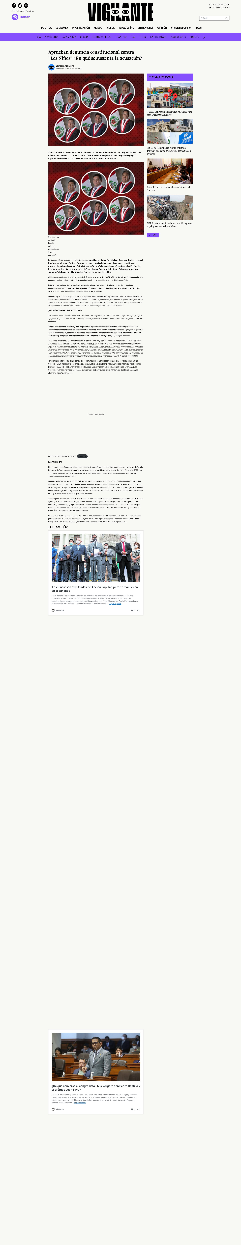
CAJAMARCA (47, 37)
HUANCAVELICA (79, 37)
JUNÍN (120, 37)
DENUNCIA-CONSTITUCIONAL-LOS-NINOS (62, 456)
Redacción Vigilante (65, 66)
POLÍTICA (46, 27)
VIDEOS (110, 27)
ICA (111, 37)
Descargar (82, 456)
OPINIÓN (162, 27)
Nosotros (30, 11)
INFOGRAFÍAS (126, 27)
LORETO (172, 37)
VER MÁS (152, 235)
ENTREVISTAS (145, 27)
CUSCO (62, 37)
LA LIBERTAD (136, 37)
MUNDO (98, 27)
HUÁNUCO (99, 37)
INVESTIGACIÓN (81, 27)
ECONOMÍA (62, 27)
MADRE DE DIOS (190, 37)
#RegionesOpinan (181, 27)
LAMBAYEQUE (156, 37)
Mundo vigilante (18, 11)
